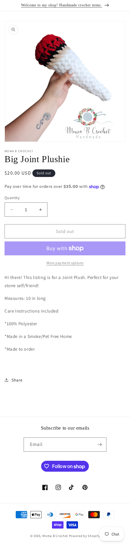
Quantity (12, 197)
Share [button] (17, 380)
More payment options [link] (65, 262)
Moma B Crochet (55, 536)
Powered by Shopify (84, 536)
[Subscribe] (99, 444)
